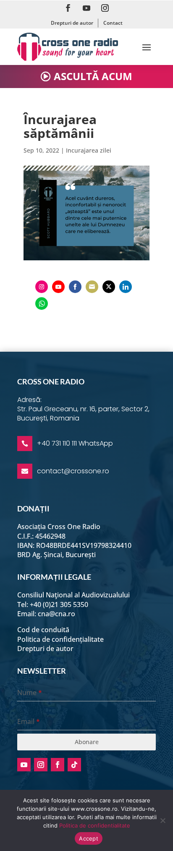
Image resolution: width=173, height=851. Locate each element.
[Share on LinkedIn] (125, 286)
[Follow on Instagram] (105, 8)
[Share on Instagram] (41, 286)
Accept (88, 838)
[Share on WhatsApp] (41, 303)
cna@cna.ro (56, 613)
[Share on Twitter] (108, 286)
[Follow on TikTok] (74, 764)
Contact (113, 22)
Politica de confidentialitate (94, 825)
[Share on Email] (92, 286)
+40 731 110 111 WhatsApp (75, 443)
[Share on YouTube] (58, 286)
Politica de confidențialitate (60, 639)
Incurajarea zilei (88, 150)
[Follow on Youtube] (86, 8)
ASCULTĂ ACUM (93, 76)
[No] (162, 820)
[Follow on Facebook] (68, 8)
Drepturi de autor (72, 22)
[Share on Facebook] (75, 286)
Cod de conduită (43, 629)
